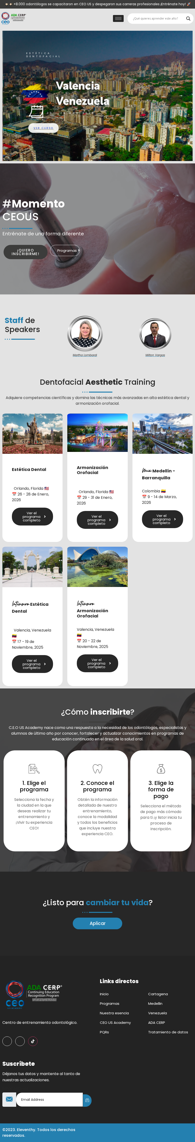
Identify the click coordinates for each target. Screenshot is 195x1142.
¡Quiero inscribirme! (25, 252)
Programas (67, 250)
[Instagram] (20, 1041)
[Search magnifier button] (188, 18)
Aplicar (98, 923)
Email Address (15, 1089)
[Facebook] (7, 1041)
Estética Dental (29, 469)
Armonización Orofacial (92, 470)
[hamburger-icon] (118, 18)
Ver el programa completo (31, 516)
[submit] (87, 1100)
